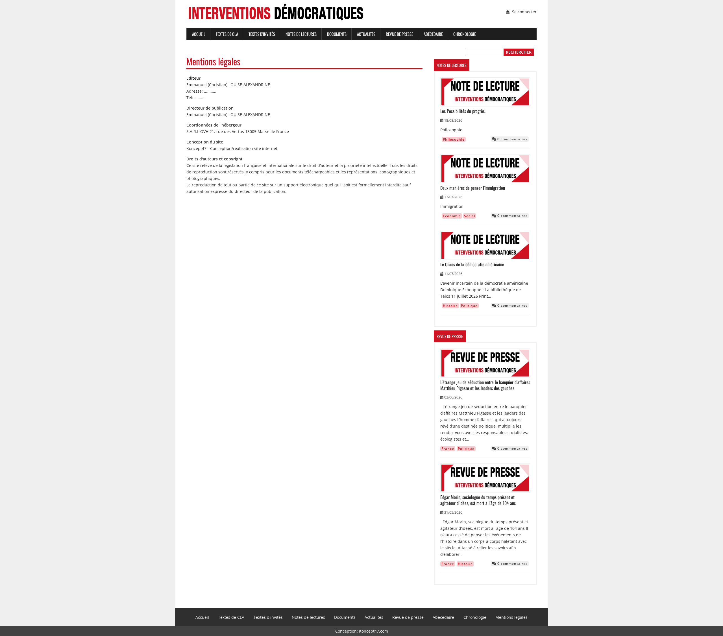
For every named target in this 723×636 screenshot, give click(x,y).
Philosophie (454, 139)
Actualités (366, 34)
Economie (452, 216)
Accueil (198, 34)
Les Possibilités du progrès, (462, 111)
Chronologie (464, 34)
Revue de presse (399, 34)
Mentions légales (511, 617)
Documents (337, 34)
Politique (469, 305)
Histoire (450, 305)
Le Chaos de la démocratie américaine (472, 264)
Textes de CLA (227, 34)
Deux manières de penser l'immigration (472, 188)
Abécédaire (433, 34)
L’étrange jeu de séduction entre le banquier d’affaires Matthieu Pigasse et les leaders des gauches (485, 385)
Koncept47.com (373, 631)
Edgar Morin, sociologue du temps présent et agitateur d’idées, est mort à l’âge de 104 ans (478, 500)
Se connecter (524, 11)
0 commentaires (512, 139)
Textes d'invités (262, 34)
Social (469, 216)
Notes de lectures (301, 34)
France (447, 448)
